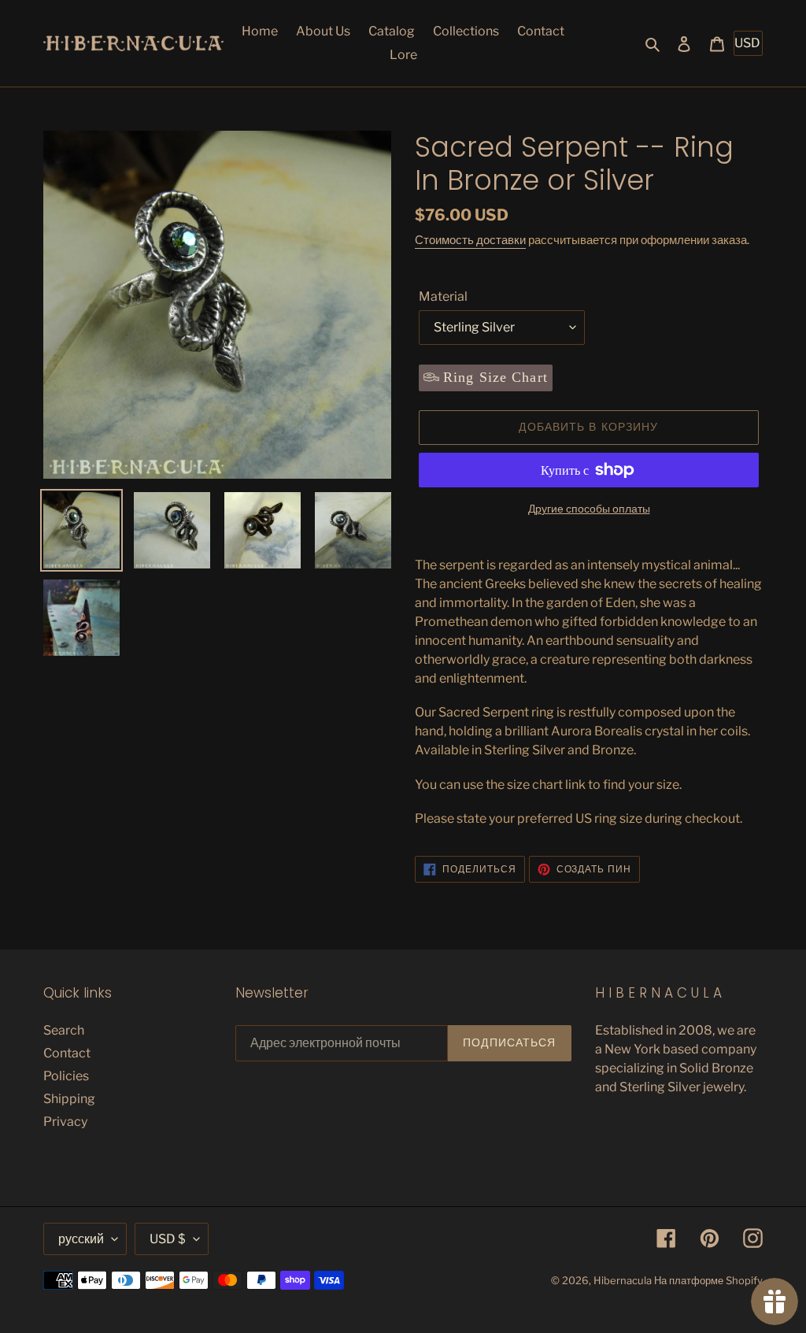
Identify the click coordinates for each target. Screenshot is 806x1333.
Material (443, 296)
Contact (67, 1053)
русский (81, 1238)
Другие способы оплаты (589, 508)
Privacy (65, 1121)
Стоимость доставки (470, 240)
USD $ (168, 1238)
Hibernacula (622, 1280)
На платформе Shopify (708, 1280)
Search (63, 1030)
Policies (66, 1075)
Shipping (69, 1098)
